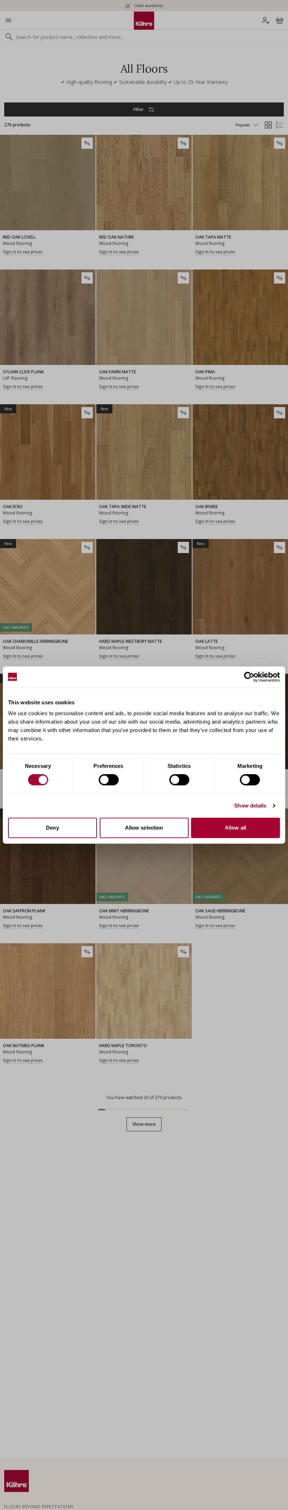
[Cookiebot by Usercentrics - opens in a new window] (249, 677)
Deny (52, 828)
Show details (250, 806)
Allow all (235, 828)
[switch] (109, 779)
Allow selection (144, 828)
